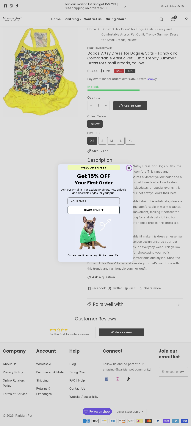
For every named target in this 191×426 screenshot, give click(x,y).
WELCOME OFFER (93, 167)
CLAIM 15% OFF (94, 210)
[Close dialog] (129, 168)
